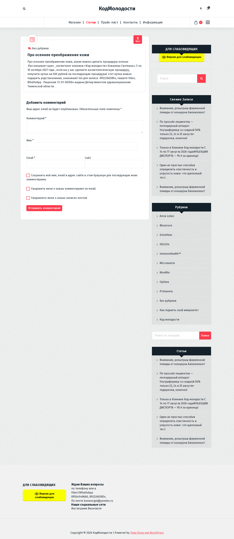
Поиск (205, 335)
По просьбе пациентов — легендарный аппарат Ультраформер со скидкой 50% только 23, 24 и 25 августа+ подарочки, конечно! (180, 130)
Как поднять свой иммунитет (179, 310)
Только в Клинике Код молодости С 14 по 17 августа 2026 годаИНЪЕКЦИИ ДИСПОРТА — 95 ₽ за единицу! (184, 151)
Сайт (88, 157)
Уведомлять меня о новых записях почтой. (59, 198)
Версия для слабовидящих (183, 56)
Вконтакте (95, 508)
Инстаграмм (79, 508)
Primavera (166, 291)
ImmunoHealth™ (170, 253)
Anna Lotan (167, 216)
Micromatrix (167, 263)
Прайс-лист (109, 22)
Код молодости (169, 319)
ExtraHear (166, 234)
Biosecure (166, 225)
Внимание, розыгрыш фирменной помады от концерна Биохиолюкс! (182, 110)
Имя (30, 140)
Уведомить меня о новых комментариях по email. (63, 188)
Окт (138, 39)
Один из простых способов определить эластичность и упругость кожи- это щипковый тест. (181, 171)
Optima (164, 282)
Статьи (91, 22)
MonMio (165, 272)
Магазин (75, 22)
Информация (153, 22)
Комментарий (36, 118)
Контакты (130, 22)
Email (30, 157)
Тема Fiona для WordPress (147, 532)
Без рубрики (40, 48)
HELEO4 (164, 244)
